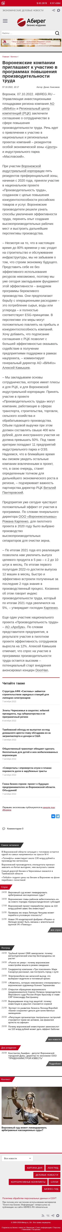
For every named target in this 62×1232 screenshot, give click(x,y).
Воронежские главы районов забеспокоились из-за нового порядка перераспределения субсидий (34, 900)
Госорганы (36, 1229)
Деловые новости (47, 1175)
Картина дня (34, 1168)
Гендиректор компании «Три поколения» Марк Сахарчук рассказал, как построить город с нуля (33, 970)
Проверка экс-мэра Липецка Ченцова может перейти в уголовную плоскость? (31, 913)
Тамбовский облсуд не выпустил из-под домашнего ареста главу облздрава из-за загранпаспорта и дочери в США (26, 733)
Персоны (56, 1227)
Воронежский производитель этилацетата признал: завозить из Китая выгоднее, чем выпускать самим (28, 865)
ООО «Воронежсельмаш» (38, 516)
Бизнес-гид (51, 1189)
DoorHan (41, 670)
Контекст (5, 1079)
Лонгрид (5, 948)
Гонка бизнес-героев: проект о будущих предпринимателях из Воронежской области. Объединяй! (28, 787)
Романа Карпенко (15, 521)
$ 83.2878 (42, 3)
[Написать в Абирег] (58, 10)
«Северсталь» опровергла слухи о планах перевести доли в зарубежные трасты (27, 769)
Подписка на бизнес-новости (13, 1227)
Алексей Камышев (16, 367)
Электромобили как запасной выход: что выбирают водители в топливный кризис (29, 977)
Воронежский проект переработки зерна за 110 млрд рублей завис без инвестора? (33, 907)
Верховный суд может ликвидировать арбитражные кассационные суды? (27, 893)
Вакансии (30, 1227)
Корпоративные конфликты (28, 1182)
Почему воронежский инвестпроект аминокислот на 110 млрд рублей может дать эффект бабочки (33, 1027)
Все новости (10, 1158)
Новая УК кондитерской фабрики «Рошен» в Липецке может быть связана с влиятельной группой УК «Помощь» (31, 922)
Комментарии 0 (15, 828)
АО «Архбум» (15, 627)
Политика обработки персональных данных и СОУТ (29, 1198)
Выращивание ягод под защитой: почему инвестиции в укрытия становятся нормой (30, 1002)
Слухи (4, 887)
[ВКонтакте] (53, 816)
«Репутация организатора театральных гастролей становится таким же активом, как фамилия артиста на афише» (34, 1020)
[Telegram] (58, 816)
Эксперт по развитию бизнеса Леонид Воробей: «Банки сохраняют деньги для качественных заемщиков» (33, 1010)
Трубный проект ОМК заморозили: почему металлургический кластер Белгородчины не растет (31, 956)
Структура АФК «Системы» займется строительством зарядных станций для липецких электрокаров (25, 694)
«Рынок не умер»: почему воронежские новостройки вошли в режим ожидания (28, 963)
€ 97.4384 (55, 3)
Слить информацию (44, 1227)
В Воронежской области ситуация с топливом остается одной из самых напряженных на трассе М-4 (30, 853)
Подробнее (55, 1063)
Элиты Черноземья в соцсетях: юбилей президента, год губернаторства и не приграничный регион (25, 713)
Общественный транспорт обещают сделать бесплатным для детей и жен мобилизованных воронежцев (30, 752)
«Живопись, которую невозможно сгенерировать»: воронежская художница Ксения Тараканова (34, 984)
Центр (51, 147)
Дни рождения (8, 1047)
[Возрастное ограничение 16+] (3, 3)
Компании (27, 1229)
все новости (54, 1039)
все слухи (56, 930)
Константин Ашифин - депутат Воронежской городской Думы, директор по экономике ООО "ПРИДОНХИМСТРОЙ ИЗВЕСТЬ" (32, 1055)
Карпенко (51, 608)
